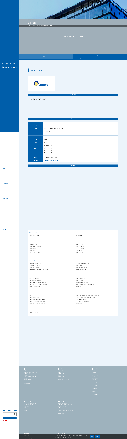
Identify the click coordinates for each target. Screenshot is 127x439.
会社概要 (26, 375)
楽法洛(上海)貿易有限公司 (34, 312)
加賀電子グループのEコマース (63, 409)
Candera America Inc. (79, 303)
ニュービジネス (61, 378)
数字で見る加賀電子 (27, 379)
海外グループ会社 (118, 58)
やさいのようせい (61, 407)
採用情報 (4, 229)
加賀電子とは (26, 378)
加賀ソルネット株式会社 (34, 244)
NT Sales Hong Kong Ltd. (80, 310)
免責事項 (94, 389)
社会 (25, 409)
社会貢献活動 (26, 406)
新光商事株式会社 (33, 255)
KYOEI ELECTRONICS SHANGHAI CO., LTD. (83, 301)
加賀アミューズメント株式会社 (34, 235)
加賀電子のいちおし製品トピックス (64, 406)
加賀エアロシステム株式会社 (80, 248)
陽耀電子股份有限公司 (33, 310)
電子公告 (94, 392)
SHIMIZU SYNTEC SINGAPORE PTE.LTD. (82, 308)
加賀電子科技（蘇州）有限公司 (80, 278)
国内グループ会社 (100, 58)
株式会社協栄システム (79, 250)
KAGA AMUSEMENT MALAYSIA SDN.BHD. (82, 263)
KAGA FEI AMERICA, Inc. (34, 297)
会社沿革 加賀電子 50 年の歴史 (30, 376)
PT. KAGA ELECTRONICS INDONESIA (36, 280)
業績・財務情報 (95, 378)
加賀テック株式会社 (79, 235)
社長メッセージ (27, 373)
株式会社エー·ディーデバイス (80, 240)
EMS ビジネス (60, 375)
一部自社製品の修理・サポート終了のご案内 (65, 410)
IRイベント (94, 376)
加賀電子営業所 (82, 58)
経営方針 (94, 373)
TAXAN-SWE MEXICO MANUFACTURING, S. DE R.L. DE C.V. (86, 297)
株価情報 (94, 391)
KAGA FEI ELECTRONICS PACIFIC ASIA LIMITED (38, 284)
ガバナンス (26, 410)
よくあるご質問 (95, 382)
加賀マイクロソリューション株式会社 (35, 246)
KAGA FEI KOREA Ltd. (79, 291)
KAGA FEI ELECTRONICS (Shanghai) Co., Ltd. (84, 282)
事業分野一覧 (60, 372)
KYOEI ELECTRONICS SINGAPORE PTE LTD (83, 299)
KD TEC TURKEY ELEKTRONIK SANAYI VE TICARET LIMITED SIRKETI (87, 295)
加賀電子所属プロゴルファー (63, 403)
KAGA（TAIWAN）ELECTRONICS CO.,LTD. (82, 271)
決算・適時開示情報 (95, 370)
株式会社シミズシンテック (79, 252)
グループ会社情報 (39, 25)
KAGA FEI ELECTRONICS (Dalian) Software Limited (85, 284)
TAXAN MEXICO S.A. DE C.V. (35, 265)
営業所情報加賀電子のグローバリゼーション (30, 382)
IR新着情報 (94, 372)
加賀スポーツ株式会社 (33, 248)
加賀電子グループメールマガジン (64, 379)
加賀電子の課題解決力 (62, 370)
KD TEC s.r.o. (32, 295)
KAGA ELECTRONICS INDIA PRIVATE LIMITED (38, 282)
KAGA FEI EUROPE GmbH (34, 271)
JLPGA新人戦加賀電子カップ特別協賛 (65, 404)
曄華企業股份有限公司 (79, 293)
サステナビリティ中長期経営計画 (30, 403)
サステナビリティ (6, 198)
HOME (29, 25)
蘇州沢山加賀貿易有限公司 (34, 278)
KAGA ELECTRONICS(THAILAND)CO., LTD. (37, 276)
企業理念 (26, 370)
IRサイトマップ (95, 386)
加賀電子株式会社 (9, 66)
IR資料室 (94, 379)
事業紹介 (4, 168)
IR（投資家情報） (97, 369)
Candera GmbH (78, 286)
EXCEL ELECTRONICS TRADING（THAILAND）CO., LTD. (39, 269)
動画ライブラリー (61, 413)
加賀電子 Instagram (62, 412)
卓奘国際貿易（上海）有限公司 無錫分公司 (82, 267)
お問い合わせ (9, 417)
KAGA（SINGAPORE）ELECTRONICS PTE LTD (37, 299)
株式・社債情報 (95, 381)
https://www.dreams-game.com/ (51, 160)
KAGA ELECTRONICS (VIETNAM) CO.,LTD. (37, 291)
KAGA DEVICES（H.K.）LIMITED (81, 269)
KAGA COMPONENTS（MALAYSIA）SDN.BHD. (37, 274)
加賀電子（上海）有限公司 (79, 274)
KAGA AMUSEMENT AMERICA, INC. (36, 286)
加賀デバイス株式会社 (33, 240)
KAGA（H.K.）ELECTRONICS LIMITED (36, 263)
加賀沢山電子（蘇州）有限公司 (80, 276)
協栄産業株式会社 (33, 250)
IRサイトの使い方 (95, 394)
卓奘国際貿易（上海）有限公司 (34, 267)
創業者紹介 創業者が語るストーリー (31, 372)
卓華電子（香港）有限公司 (79, 265)
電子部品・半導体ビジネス (62, 373)
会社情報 (4, 153)
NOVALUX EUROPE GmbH (34, 308)
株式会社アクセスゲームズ (80, 246)
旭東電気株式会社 (78, 242)
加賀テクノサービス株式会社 (80, 244)
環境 (25, 407)
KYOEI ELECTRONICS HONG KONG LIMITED (37, 301)
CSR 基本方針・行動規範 (28, 404)
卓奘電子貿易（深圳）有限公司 (34, 293)
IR (5, 183)
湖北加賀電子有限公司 (79, 280)
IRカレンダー (94, 385)
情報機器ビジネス (61, 376)
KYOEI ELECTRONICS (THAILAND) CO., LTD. (38, 303)
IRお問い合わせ (95, 388)
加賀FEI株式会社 (33, 242)
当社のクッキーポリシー (79, 435)
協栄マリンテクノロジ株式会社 (35, 252)
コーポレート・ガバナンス (96, 375)
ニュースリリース (6, 214)
